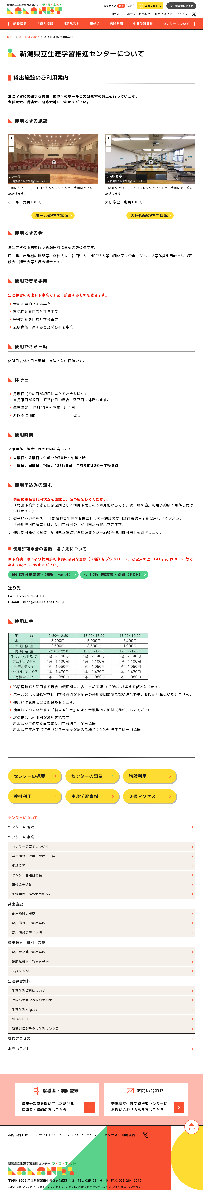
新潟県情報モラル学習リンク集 (35, 1028)
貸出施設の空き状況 (27, 932)
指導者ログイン (184, 6)
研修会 (95, 23)
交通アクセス (142, 796)
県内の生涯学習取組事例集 (32, 1000)
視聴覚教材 (71, 23)
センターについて (176, 23)
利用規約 (128, 1135)
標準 (121, 6)
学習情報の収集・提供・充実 (34, 856)
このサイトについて (137, 14)
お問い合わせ (163, 14)
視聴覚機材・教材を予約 (30, 961)
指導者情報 (44, 23)
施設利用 (116, 23)
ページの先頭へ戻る (191, 1127)
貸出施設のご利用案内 (28, 923)
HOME (116, 14)
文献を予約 (20, 971)
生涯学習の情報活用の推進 (32, 894)
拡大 (130, 6)
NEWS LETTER (24, 1019)
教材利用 (23, 796)
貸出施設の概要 (23, 914)
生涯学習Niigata (24, 1009)
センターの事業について (30, 846)
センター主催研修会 (27, 875)
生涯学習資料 (143, 23)
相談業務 (18, 865)
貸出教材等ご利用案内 (28, 952)
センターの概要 (29, 776)
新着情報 (20, 23)
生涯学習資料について (28, 990)
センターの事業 (87, 776)
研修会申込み (22, 884)
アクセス (182, 14)
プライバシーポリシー (83, 1135)
